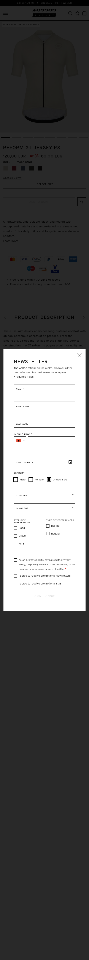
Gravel (22, 536)
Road (22, 528)
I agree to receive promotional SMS (40, 583)
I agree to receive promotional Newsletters (44, 576)
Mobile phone (23, 434)
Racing (55, 526)
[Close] (79, 355)
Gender (19, 473)
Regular (55, 533)
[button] (20, 440)
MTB (21, 543)
